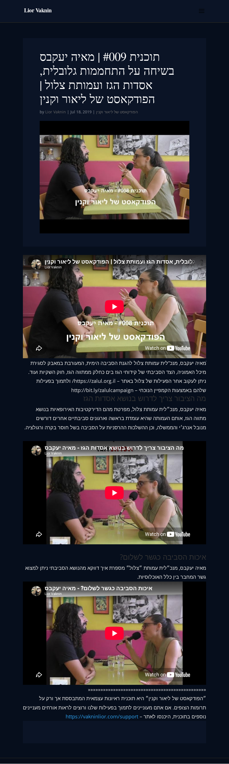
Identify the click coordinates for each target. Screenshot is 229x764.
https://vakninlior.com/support (101, 716)
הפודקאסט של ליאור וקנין (117, 111)
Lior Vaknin (55, 111)
